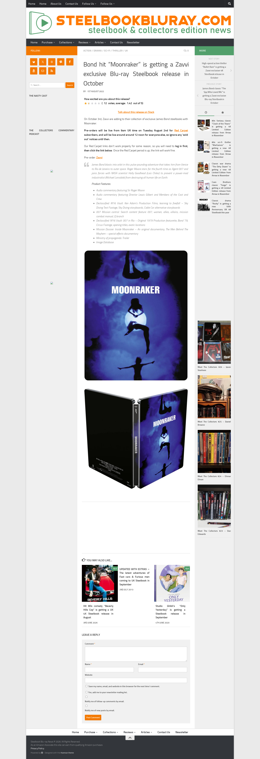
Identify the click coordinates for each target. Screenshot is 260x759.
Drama (98, 50)
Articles (99, 42)
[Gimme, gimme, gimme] (98, 103)
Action (87, 50)
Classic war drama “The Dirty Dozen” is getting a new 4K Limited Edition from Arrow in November (221, 169)
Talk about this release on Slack (136, 112)
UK (126, 50)
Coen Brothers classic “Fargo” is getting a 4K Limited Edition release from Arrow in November (221, 188)
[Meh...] (85, 103)
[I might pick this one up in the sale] (88, 103)
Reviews (83, 42)
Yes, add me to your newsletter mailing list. (107, 692)
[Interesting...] (92, 103)
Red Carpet (181, 130)
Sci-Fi (107, 50)
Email (141, 664)
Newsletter (133, 42)
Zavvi (99, 157)
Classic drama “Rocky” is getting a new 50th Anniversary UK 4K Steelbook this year (221, 206)
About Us (56, 3)
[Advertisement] (136, 528)
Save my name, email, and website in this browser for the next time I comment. (124, 686)
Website (88, 675)
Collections (65, 42)
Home (31, 3)
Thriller (117, 50)
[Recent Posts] (206, 113)
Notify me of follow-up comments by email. (104, 701)
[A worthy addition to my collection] (95, 103)
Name (88, 664)
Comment (90, 644)
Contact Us (71, 3)
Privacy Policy (37, 748)
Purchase (47, 42)
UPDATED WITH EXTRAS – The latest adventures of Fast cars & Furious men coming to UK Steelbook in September (134, 577)
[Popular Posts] (222, 113)
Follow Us (88, 3)
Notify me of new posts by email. (100, 710)
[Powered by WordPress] (42, 753)
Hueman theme (67, 753)
